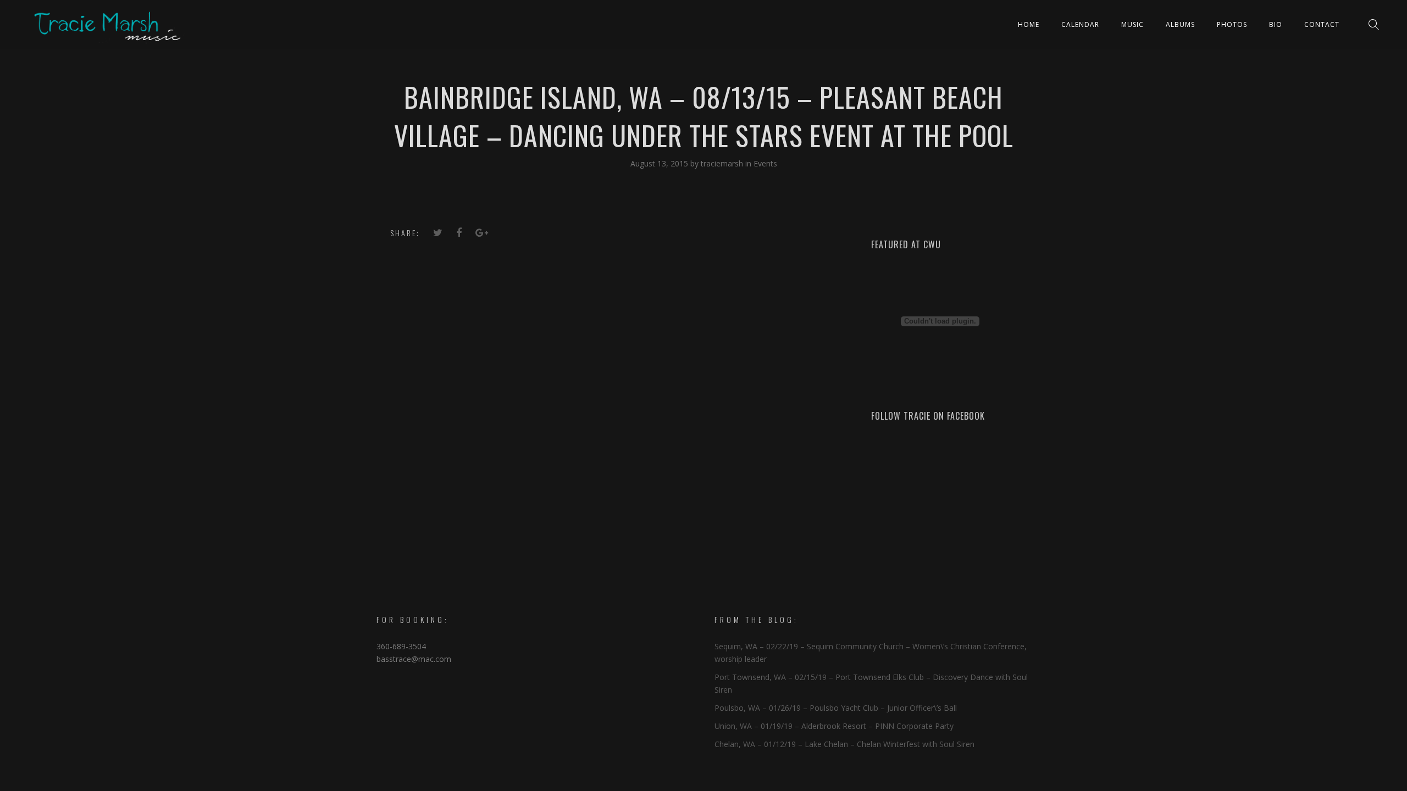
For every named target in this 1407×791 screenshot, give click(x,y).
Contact (1321, 24)
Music (1132, 24)
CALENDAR (1080, 24)
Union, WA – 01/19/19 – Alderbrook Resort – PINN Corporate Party (834, 726)
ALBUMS (1180, 24)
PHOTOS (1232, 24)
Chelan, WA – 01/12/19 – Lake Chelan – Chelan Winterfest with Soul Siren (844, 744)
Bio (1275, 24)
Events (765, 163)
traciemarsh (723, 163)
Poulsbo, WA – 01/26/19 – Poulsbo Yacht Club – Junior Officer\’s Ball (835, 708)
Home (1028, 24)
